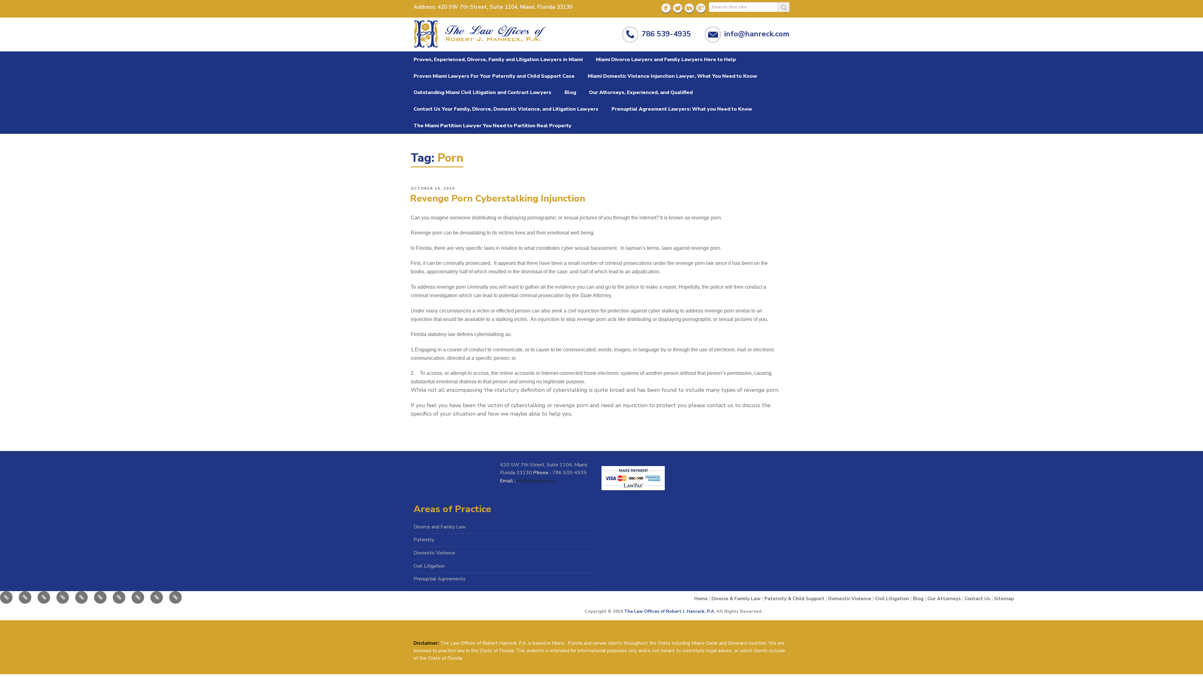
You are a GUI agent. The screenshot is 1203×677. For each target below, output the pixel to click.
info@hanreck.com (756, 34)
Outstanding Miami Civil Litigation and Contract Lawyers (482, 92)
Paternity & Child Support (794, 599)
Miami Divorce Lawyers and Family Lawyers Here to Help (666, 59)
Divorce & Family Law (736, 599)
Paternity (424, 539)
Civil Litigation (429, 566)
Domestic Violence (434, 552)
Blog (570, 92)
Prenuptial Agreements (440, 578)
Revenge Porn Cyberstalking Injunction (497, 198)
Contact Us (977, 599)
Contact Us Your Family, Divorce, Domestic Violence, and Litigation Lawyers (506, 109)
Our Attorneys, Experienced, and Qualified (641, 92)
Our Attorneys (944, 599)
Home (701, 599)
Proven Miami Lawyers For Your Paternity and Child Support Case (494, 76)
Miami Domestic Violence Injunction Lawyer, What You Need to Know (672, 76)
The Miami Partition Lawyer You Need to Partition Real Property (492, 125)
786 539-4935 (666, 34)
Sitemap (1004, 599)
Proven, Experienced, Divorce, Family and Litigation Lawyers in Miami (498, 59)
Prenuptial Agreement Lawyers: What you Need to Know (682, 109)
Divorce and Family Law (440, 526)
